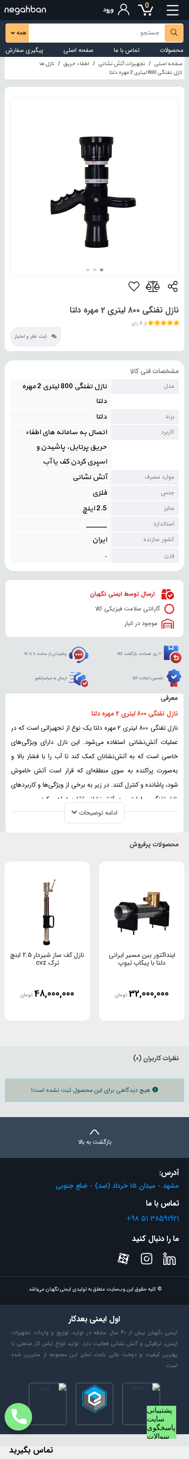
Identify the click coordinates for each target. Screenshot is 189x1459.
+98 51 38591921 (153, 1218)
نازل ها (46, 64)
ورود (108, 10)
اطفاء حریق (76, 64)
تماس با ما (126, 50)
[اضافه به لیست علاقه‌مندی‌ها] (134, 288)
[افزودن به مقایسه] (153, 288)
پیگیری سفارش (24, 50)
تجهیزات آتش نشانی (121, 64)
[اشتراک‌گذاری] (172, 288)
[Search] (174, 33)
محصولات (171, 50)
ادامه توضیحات (97, 813)
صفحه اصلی (78, 50)
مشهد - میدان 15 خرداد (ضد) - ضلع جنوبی (117, 1185)
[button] (101, 270)
